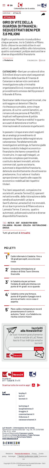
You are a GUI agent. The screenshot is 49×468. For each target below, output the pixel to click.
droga (6, 227)
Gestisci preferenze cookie (28, 456)
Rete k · (11, 222)
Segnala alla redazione (22, 453)
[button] (43, 14)
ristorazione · (39, 225)
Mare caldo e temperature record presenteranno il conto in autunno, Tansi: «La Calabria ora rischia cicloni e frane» (26, 312)
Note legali (12, 456)
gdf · (18, 222)
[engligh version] (8, 5)
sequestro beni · (29, 222)
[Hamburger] (4, 5)
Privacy (34, 453)
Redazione (9, 453)
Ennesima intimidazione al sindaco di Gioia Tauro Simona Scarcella (25, 271)
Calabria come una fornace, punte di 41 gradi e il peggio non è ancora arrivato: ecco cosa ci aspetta (26, 297)
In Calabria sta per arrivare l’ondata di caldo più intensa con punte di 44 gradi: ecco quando (26, 284)
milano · (18, 225)
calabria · (8, 225)
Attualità (17, 13)
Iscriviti (39, 348)
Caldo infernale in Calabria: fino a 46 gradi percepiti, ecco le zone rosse (26, 259)
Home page (6, 13)
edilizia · (27, 225)
